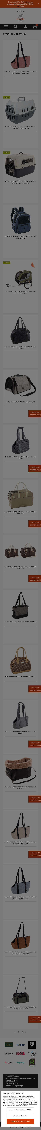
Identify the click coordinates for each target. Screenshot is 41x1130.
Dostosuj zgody (20, 1115)
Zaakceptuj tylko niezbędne (20, 1110)
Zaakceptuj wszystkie (20, 1121)
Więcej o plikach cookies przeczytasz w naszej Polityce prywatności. (20, 1104)
